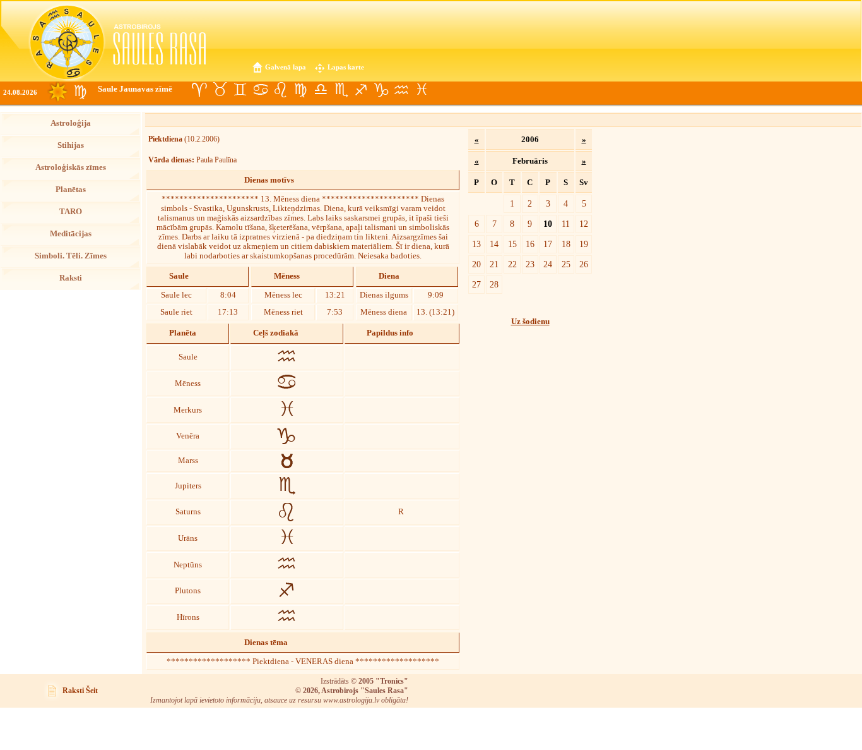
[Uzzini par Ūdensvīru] (401, 90)
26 (583, 264)
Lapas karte (346, 67)
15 (512, 244)
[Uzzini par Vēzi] (260, 90)
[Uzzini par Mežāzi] (381, 90)
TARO (70, 211)
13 (476, 244)
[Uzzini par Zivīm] (421, 90)
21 (494, 264)
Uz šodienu (530, 321)
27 (476, 284)
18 (566, 244)
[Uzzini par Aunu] (199, 90)
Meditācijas (71, 233)
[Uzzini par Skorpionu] (341, 90)
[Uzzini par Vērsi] (220, 90)
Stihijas (70, 145)
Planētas (71, 189)
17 (547, 244)
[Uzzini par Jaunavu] (300, 90)
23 (530, 264)
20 (476, 264)
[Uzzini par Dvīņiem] (240, 90)
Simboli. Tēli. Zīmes (71, 255)
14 (494, 244)
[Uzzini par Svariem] (320, 90)
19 (583, 244)
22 (512, 264)
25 (566, 264)
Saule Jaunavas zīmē (135, 89)
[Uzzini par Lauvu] (280, 90)
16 (530, 244)
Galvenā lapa (285, 67)
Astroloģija (70, 123)
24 (547, 264)
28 (494, 284)
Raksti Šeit (80, 690)
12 (583, 224)
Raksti (70, 278)
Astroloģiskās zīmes (70, 167)
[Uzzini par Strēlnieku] (361, 90)
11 (566, 224)
